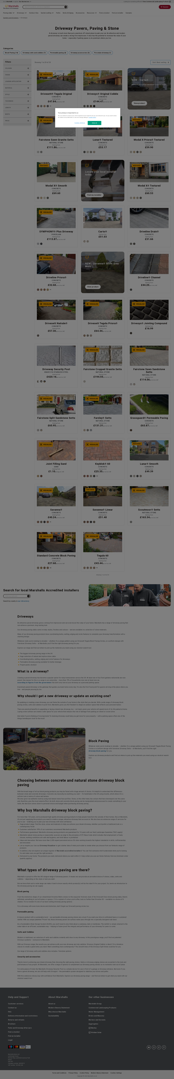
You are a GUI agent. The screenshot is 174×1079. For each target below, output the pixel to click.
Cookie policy (92, 117)
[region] (87, 118)
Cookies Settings (80, 123)
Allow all (94, 123)
